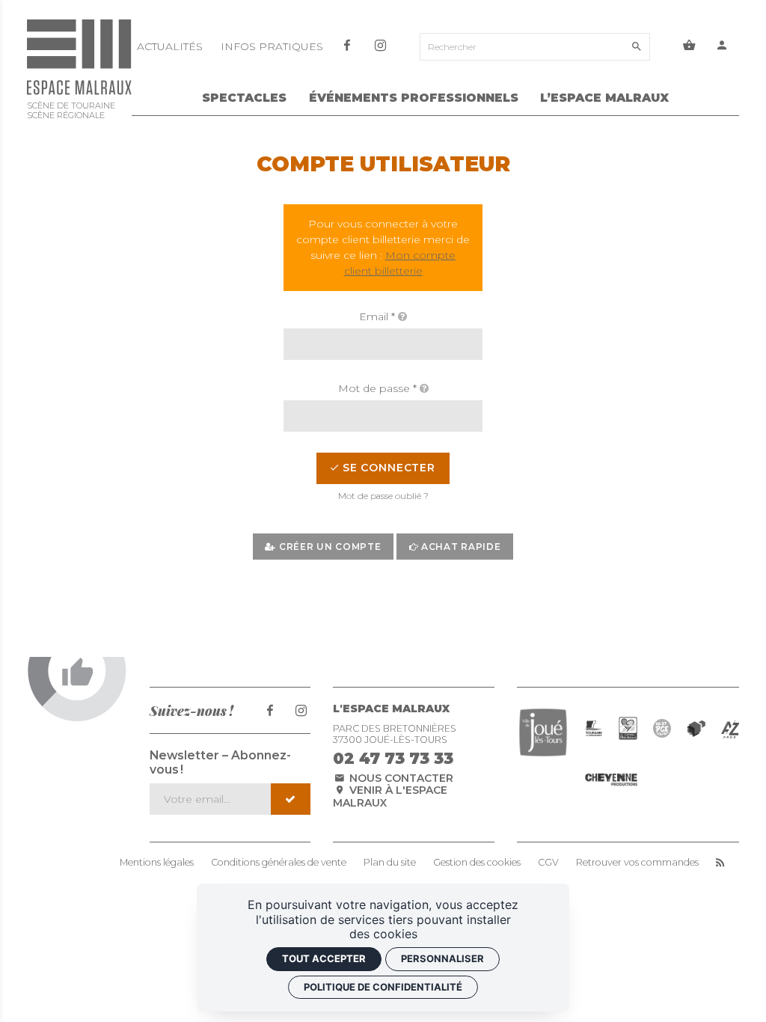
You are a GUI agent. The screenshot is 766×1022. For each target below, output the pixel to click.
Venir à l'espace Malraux (390, 796)
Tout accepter (324, 958)
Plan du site (390, 862)
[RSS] (720, 862)
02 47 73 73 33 (393, 758)
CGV (548, 862)
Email (377, 316)
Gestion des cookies (477, 862)
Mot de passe (377, 388)
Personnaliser (442, 958)
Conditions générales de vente (278, 862)
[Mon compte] (723, 47)
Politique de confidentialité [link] (383, 987)
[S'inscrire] (290, 799)
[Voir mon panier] (689, 47)
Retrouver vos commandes (637, 862)
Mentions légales (157, 862)
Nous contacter (399, 778)
